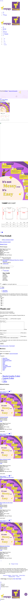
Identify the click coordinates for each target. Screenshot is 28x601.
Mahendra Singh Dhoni (5, 546)
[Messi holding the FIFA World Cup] (7, 489)
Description (5, 290)
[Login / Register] (3, 12)
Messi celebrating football (5, 459)
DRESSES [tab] (5, 275)
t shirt (5, 381)
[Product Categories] (3, 29)
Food (4, 362)
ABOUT (4, 41)
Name (1, 332)
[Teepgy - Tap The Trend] (10, 10)
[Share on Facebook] (1, 288)
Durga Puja (5, 358)
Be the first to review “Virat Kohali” (7, 345)
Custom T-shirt (8, 378)
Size (1, 263)
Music (4, 364)
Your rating (2, 318)
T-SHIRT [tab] (5, 274)
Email (1, 336)
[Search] (3, 35)
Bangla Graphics (6, 359)
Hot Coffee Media (17, 578)
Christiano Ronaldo (4, 417)
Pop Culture (5, 365)
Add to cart (3, 267)
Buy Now (7, 267)
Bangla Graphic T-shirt (11, 376)
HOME (4, 38)
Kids (4, 369)
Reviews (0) (5, 291)
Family (4, 361)
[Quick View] (11, 391)
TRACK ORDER (5, 44)
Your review (3, 321)
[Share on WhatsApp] (2, 288)
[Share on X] (0, 288)
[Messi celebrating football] (1, 239)
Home (6, 91)
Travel (4, 368)
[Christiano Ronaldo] (7, 404)
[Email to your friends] (3, 288)
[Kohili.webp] (3, 101)
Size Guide (6, 270)
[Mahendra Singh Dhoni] (7, 533)
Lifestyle (4, 367)
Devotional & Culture (7, 360)
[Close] (0, 354)
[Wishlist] (1, 232)
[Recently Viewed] (1, 583)
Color (1, 259)
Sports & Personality (13, 91)
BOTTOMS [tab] (5, 276)
